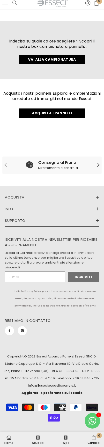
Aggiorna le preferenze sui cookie (52, 392)
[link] (52, 165)
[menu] (5, 3)
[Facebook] (9, 330)
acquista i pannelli (52, 113)
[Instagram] (22, 330)
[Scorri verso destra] (98, 165)
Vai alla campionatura (52, 59)
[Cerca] (15, 3)
